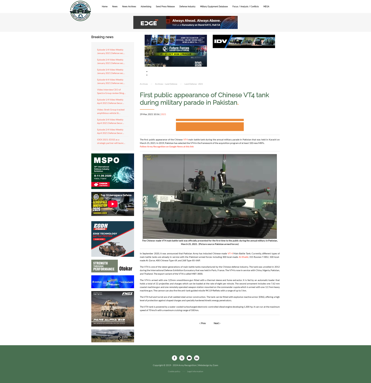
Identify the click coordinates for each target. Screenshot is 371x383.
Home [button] (105, 6)
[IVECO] (244, 41)
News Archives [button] (129, 6)
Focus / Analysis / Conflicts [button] (245, 6)
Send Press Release (165, 6)
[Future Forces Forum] (176, 50)
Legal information (195, 371)
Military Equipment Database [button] (214, 6)
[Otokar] (112, 265)
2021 (163, 114)
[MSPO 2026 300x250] (112, 170)
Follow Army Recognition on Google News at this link (167, 146)
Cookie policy (174, 371)
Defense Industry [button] (187, 6)
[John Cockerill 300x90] (112, 335)
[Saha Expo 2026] (176, 39)
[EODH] (112, 238)
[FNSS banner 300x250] (112, 308)
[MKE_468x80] (176, 61)
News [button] (115, 6)
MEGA (266, 6)
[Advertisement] (210, 120)
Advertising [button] (146, 6)
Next (216, 323)
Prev (203, 323)
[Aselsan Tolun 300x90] (112, 281)
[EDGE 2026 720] (185, 22)
